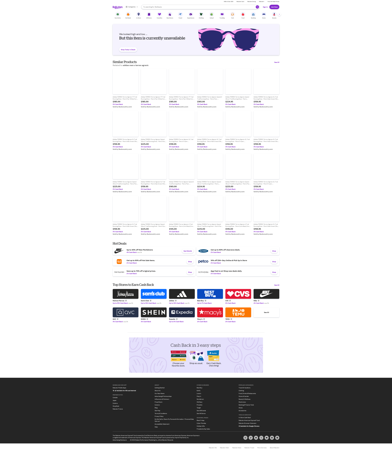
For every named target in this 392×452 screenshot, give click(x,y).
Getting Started (159, 388)
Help (156, 427)
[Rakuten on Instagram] (245, 438)
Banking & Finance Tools (246, 405)
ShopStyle (116, 406)
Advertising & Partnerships (163, 396)
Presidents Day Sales (203, 429)
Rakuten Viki (213, 448)
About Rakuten (274, 448)
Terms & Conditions (161, 413)
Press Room (158, 402)
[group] (125, 88)
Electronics (242, 402)
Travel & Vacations (244, 388)
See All (276, 62)
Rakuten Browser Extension (247, 423)
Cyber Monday (201, 423)
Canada (115, 397)
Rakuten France (118, 409)
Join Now (274, 7)
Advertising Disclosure (120, 440)
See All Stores (201, 413)
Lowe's (199, 393)
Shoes (241, 408)
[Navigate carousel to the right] (279, 14)
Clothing (241, 390)
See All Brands (201, 410)
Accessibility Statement (162, 424)
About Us (157, 390)
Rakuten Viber (224, 448)
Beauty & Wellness (244, 399)
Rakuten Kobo (236, 448)
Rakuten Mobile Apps (119, 388)
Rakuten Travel (249, 448)
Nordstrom (200, 399)
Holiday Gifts (201, 426)
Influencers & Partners (162, 399)
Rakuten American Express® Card (249, 420)
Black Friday (200, 420)
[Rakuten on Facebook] (256, 438)
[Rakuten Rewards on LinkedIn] (277, 438)
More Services (262, 448)
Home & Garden (244, 396)
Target (199, 408)
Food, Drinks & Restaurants (247, 393)
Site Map (157, 410)
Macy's (199, 396)
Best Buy (199, 388)
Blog (156, 408)
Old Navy (199, 402)
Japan (114, 400)
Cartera (115, 403)
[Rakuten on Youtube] (267, 438)
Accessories (242, 410)
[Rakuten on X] (261, 438)
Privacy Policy (159, 416)
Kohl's (198, 390)
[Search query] (257, 7)
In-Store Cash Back (245, 417)
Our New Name (159, 393)
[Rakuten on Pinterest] (272, 438)
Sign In (265, 7)
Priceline (199, 405)
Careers (157, 405)
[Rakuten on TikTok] (251, 438)
